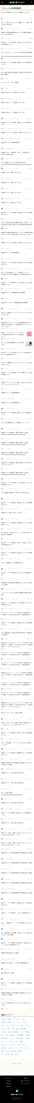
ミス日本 (3, 1032)
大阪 (22, 1025)
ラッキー (12, 1038)
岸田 (23, 1019)
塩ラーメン (4, 1041)
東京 (2, 1051)
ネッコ (21, 1032)
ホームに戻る (17, 1063)
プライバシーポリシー (25, 1083)
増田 (12, 1054)
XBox (12, 1025)
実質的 (27, 1032)
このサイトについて (8, 1078)
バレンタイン (16, 1019)
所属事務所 (20, 1035)
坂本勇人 (12, 1035)
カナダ (26, 1048)
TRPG (11, 1041)
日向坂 (20, 1051)
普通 (9, 1022)
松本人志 (3, 1022)
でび (16, 1041)
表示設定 (25, 1078)
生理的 (21, 1041)
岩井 (2, 1035)
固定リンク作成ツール (25, 1080)
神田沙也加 (4, 1038)
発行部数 (15, 1032)
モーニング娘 (5, 1054)
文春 (13, 1029)
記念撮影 (3, 1048)
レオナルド (12, 1045)
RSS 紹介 (8, 1080)
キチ (17, 1025)
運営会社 (8, 1086)
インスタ (24, 1022)
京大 (2, 1025)
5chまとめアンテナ (17, 1097)
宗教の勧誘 (19, 1038)
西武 (16, 1054)
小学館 (9, 1019)
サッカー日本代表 (11, 1051)
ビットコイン (16, 1022)
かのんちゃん (21, 1045)
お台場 (10, 1048)
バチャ (7, 1025)
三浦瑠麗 (23, 1029)
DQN (8, 1029)
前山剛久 (27, 1035)
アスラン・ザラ (18, 1048)
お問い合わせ (8, 1083)
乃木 (7, 1035)
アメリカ (27, 1025)
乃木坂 (3, 1019)
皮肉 (17, 1029)
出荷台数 (27, 1038)
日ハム (3, 1029)
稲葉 (9, 1032)
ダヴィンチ (4, 1045)
